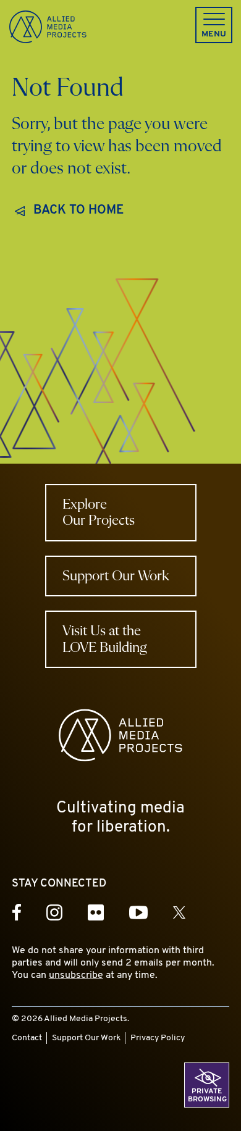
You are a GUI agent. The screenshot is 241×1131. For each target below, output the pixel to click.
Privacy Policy (157, 1038)
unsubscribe (76, 975)
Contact (27, 1038)
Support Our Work (86, 1038)
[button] (213, 25)
